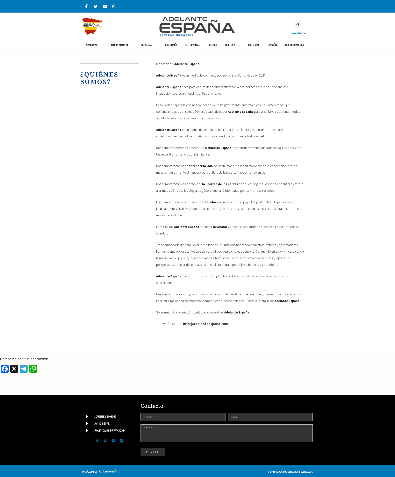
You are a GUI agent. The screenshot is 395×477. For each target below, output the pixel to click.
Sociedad (146, 44)
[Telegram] (121, 441)
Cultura (230, 44)
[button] (298, 24)
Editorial (253, 44)
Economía (171, 44)
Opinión (272, 44)
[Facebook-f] (86, 6)
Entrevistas (192, 44)
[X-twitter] (105, 441)
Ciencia (212, 44)
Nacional (92, 44)
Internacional (119, 44)
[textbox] (235, 323)
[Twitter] (96, 6)
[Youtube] (105, 6)
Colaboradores (294, 44)
